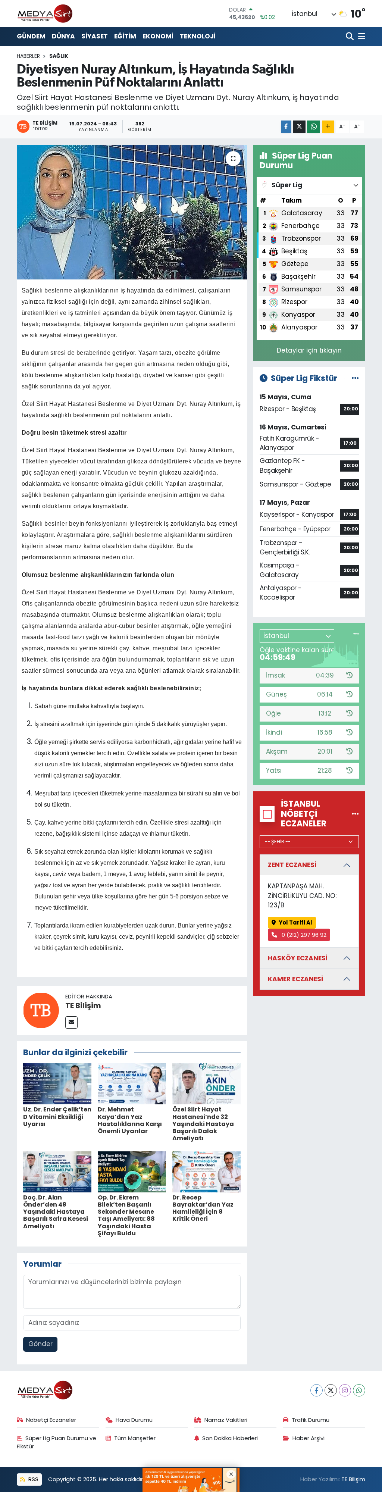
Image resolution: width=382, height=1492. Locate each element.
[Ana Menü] (360, 37)
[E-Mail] (71, 1022)
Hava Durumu (134, 1420)
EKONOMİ (158, 36)
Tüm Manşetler (135, 1438)
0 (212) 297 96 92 (303, 935)
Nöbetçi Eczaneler (51, 1420)
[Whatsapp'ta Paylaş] (313, 127)
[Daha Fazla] (328, 127)
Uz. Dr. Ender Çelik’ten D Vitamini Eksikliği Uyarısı (57, 1116)
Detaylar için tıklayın (309, 350)
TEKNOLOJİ (198, 36)
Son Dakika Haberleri (230, 1438)
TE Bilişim (83, 1005)
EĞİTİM (125, 36)
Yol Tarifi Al (295, 922)
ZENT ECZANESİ (292, 864)
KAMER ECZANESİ (295, 979)
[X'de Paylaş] (299, 127)
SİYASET (94, 36)
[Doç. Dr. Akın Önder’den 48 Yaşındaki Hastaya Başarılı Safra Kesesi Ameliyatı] (57, 1171)
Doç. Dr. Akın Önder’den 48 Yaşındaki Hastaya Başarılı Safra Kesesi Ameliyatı (55, 1211)
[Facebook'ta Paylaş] (286, 127)
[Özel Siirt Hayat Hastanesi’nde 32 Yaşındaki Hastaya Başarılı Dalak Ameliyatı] (206, 1083)
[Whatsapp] (359, 1390)
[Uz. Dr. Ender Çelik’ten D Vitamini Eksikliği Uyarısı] (57, 1083)
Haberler (28, 56)
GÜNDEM (31, 36)
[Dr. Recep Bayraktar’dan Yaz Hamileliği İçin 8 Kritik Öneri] (206, 1171)
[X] (331, 1390)
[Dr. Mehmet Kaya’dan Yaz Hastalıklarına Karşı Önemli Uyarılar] (132, 1083)
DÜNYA (63, 36)
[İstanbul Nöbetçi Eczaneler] (355, 813)
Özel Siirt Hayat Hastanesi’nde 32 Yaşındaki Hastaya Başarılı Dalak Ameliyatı (203, 1123)
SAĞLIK (58, 56)
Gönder (40, 1343)
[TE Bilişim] (41, 1009)
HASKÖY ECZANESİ (298, 958)
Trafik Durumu (310, 1420)
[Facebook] (316, 1390)
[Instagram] (345, 1390)
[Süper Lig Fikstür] (355, 377)
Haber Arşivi (308, 1438)
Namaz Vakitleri (225, 1420)
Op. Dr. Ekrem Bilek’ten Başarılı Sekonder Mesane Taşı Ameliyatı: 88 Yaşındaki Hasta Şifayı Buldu (126, 1215)
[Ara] (350, 37)
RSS (32, 1479)
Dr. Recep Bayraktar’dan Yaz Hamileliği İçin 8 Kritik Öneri (203, 1208)
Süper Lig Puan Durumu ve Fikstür (57, 1442)
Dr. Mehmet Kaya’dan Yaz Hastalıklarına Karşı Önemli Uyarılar (130, 1120)
